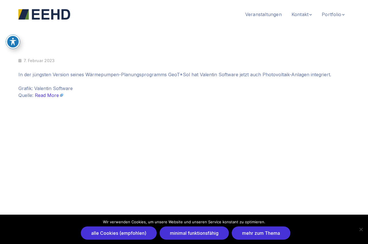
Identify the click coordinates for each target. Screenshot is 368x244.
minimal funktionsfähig (194, 233)
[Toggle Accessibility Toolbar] (13, 42)
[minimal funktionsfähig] (361, 229)
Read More (47, 95)
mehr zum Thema (261, 233)
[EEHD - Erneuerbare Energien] (44, 14)
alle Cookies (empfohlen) (118, 233)
